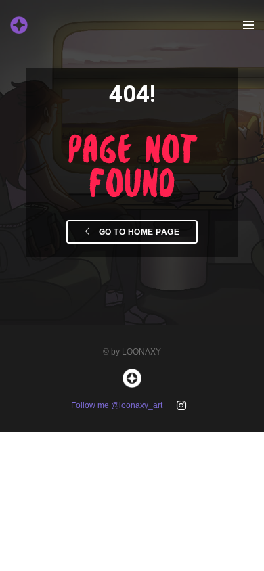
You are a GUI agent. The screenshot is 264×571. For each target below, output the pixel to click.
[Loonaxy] (19, 24)
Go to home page (137, 232)
